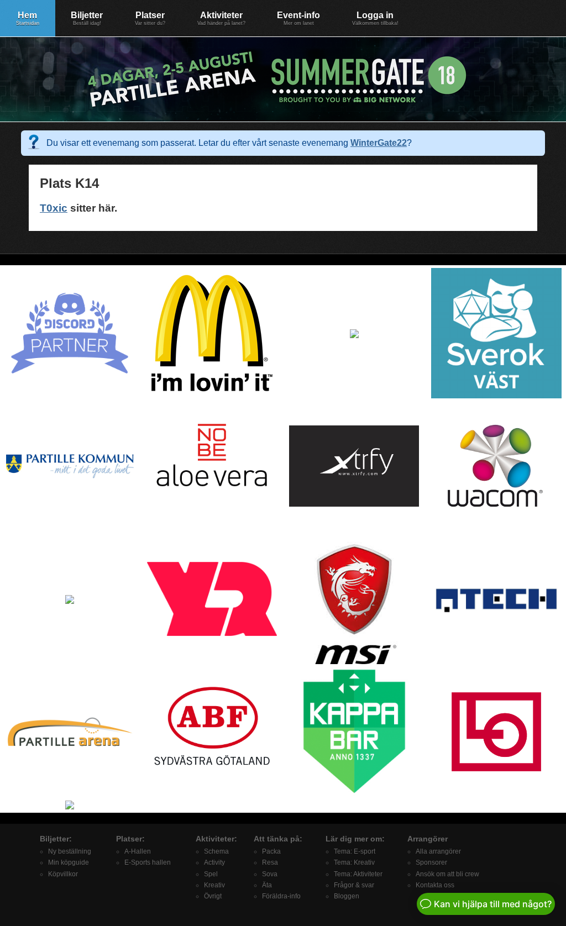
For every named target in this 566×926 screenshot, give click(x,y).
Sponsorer (431, 862)
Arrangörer (427, 838)
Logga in (375, 18)
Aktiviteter (221, 18)
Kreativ (214, 885)
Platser (150, 18)
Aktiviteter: (216, 838)
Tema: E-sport (354, 851)
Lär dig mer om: (355, 838)
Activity (214, 862)
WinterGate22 (378, 143)
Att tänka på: (278, 838)
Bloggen (346, 896)
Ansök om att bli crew (447, 874)
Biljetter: (56, 838)
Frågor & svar (354, 885)
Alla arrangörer (438, 851)
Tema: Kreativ (354, 862)
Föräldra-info (281, 896)
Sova (269, 874)
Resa (270, 862)
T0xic (53, 208)
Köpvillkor (63, 874)
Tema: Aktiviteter (358, 874)
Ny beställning (69, 851)
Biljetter (87, 18)
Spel (211, 874)
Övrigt (213, 896)
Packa (271, 851)
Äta (267, 885)
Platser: (130, 838)
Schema (216, 851)
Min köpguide (68, 862)
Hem (27, 18)
